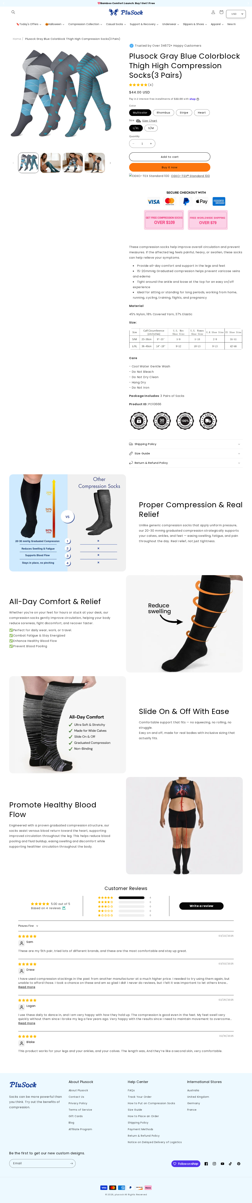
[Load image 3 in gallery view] (73, 163)
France (192, 1110)
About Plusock (78, 1090)
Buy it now (169, 167)
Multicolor (140, 112)
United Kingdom (198, 1097)
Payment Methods (140, 1129)
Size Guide (135, 1110)
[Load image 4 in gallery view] (95, 163)
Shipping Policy (138, 1122)
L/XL (136, 128)
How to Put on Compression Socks (151, 1103)
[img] (27, 936)
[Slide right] (110, 163)
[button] (13, 12)
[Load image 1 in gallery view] (28, 163)
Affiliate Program (80, 1129)
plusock (119, 1194)
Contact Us (76, 1097)
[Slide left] (13, 163)
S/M (151, 128)
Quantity (134, 136)
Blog (71, 1122)
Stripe (184, 112)
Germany (193, 1103)
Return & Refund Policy (144, 1136)
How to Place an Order (143, 1116)
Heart (202, 112)
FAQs (131, 1090)
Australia (193, 1090)
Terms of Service (80, 1110)
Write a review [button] (201, 906)
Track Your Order (140, 1097)
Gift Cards (76, 1116)
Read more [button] (26, 987)
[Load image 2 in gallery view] (50, 163)
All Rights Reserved (136, 1194)
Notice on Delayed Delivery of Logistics (155, 1142)
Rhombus (163, 112)
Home (17, 39)
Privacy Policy (78, 1103)
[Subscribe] (71, 1163)
